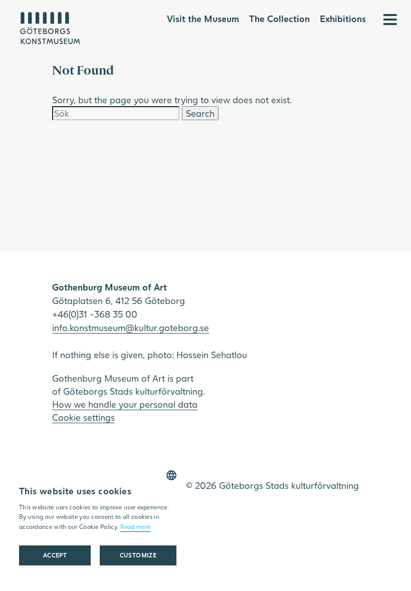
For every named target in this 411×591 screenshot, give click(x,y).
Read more (135, 526)
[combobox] (171, 475)
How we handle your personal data (124, 404)
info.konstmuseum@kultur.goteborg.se (130, 327)
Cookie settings (83, 417)
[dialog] (97, 521)
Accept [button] (55, 555)
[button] (138, 555)
